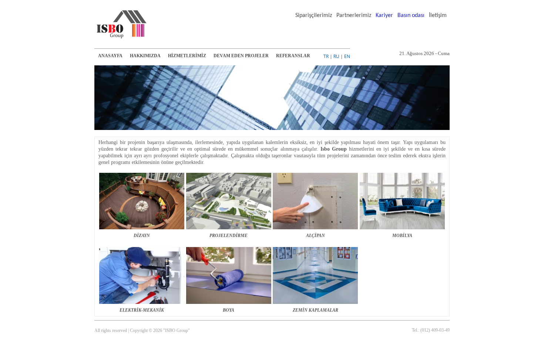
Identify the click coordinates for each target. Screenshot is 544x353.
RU (336, 56)
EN (347, 56)
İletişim (438, 15)
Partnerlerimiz (353, 15)
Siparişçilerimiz (313, 15)
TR (326, 56)
